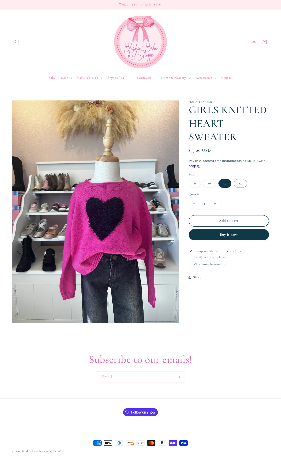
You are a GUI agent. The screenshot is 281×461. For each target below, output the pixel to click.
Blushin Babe (30, 451)
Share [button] (197, 277)
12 (224, 183)
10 (212, 184)
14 (240, 183)
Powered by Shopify (50, 451)
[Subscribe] (178, 377)
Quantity (195, 194)
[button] (17, 42)
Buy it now (229, 234)
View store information (210, 264)
